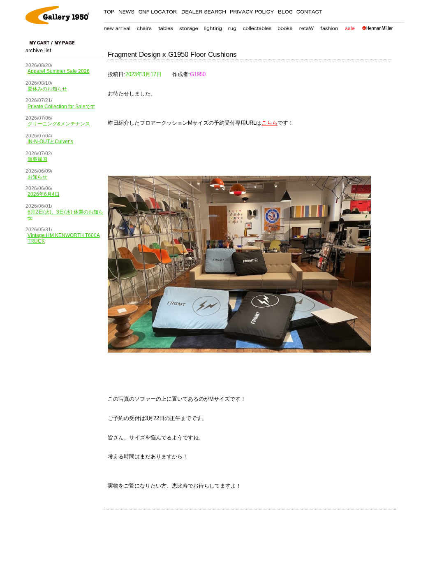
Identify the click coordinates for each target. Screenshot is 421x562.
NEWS (126, 10)
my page (64, 42)
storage (188, 27)
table (165, 27)
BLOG (285, 10)
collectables (257, 27)
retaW (306, 27)
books (285, 27)
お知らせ (37, 176)
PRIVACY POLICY (252, 10)
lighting (213, 27)
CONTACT (309, 10)
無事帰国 (37, 159)
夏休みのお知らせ (47, 88)
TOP (109, 10)
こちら (269, 123)
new (117, 27)
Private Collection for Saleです (61, 106)
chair (144, 27)
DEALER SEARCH (203, 10)
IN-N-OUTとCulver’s (50, 141)
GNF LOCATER (157, 10)
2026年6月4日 (44, 194)
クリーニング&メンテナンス (59, 123)
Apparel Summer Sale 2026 (59, 71)
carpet (232, 27)
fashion (329, 27)
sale (350, 27)
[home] (57, 22)
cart (41, 42)
